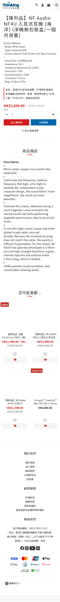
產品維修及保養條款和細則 (30, 510)
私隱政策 (30, 497)
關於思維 (30, 462)
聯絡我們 (30, 470)
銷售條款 (30, 501)
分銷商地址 (30, 475)
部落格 (30, 479)
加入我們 (30, 466)
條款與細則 (30, 505)
